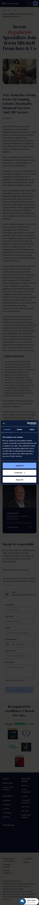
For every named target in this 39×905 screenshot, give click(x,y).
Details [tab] (19, 429)
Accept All (19, 465)
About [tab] (32, 429)
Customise (18, 473)
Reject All (19, 480)
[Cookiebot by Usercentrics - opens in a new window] (28, 423)
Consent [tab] (7, 429)
